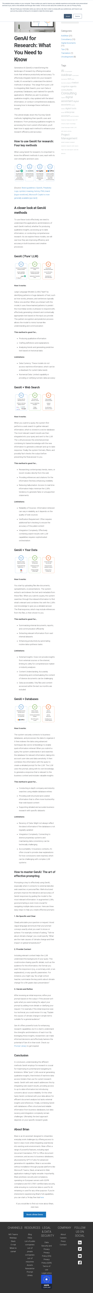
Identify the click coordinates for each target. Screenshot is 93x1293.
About (63, 1234)
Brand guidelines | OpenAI (32, 188)
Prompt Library (20, 1046)
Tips (63, 49)
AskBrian (65, 36)
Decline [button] (77, 16)
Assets (30, 1265)
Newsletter (29, 1268)
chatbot (75, 82)
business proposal (66, 83)
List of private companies (29, 1251)
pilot (62, 131)
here (42, 1197)
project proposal (65, 142)
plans (65, 131)
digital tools (70, 108)
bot (69, 79)
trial (65, 149)
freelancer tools (71, 120)
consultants (66, 89)
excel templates (74, 116)
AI (62, 71)
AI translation (68, 71)
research (68, 146)
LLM (75, 127)
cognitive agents (68, 86)
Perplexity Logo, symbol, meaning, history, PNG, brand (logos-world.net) (32, 191)
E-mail (13, 1244)
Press (63, 1241)
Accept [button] (68, 16)
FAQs (30, 1238)
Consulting (69, 93)
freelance (63, 120)
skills (73, 146)
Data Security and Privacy (46, 1245)
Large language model (67, 127)
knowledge (73, 123)
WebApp (13, 1238)
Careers (63, 1238)
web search (70, 149)
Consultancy (66, 39)
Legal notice (47, 1273)
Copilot (63, 97)
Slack (13, 1241)
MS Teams (13, 1234)
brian (72, 79)
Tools (62, 149)
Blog (30, 1234)
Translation (65, 53)
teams (76, 146)
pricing (69, 131)
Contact (63, 1244)
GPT (76, 120)
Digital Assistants (68, 43)
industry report (65, 123)
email (62, 112)
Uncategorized (67, 57)
